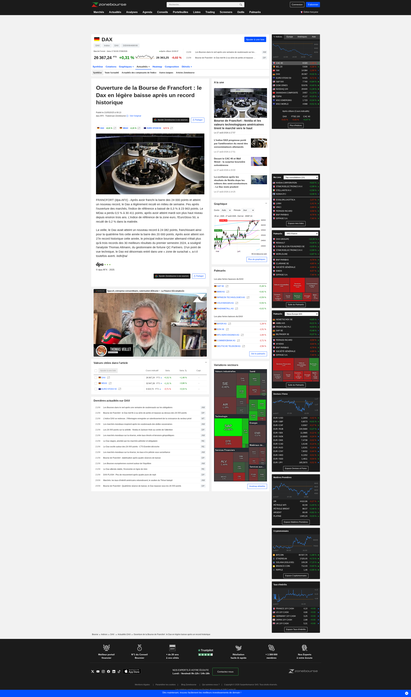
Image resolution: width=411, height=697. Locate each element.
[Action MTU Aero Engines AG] (242, 335)
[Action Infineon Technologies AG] (247, 297)
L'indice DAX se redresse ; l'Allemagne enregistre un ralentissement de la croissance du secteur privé (147, 418)
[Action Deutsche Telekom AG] (243, 346)
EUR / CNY (278, 451)
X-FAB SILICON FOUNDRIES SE (290, 246)
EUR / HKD (278, 455)
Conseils (162, 12)
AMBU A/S (280, 323)
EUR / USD (278, 418)
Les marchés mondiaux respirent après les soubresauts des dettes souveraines (137, 424)
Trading (210, 12)
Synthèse (98, 66)
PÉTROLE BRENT (281, 509)
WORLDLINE (282, 254)
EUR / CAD (278, 444)
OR (274, 501)
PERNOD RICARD (284, 211)
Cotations (111, 66)
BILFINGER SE (282, 334)
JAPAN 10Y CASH (284, 620)
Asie (314, 37)
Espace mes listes (296, 223)
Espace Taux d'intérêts (296, 629)
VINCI (278, 207)
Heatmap (157, 66)
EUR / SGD (278, 459)
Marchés (99, 12)
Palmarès (255, 12)
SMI (277, 70)
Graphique (220, 204)
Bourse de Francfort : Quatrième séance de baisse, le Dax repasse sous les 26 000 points (142, 486)
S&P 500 (280, 82)
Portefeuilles (180, 12)
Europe (290, 37)
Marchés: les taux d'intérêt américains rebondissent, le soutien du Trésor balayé (138, 480)
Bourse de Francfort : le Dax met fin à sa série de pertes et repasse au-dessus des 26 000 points (225, 58)
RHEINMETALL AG (225, 308)
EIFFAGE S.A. (282, 218)
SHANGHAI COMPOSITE (287, 93)
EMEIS (279, 271)
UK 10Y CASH (282, 623)
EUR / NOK (278, 436)
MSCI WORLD (282, 104)
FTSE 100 (295, 116)
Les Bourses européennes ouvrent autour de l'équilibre (127, 463)
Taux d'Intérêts (280, 585)
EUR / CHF (278, 425)
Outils (240, 12)
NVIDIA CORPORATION (286, 183)
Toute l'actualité (112, 73)
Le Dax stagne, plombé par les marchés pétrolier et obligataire (130, 441)
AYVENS (280, 344)
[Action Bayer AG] (229, 323)
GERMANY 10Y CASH (286, 616)
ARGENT (277, 512)
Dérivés (186, 66)
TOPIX (279, 96)
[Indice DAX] (114, 128)
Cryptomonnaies (281, 531)
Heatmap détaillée (257, 486)
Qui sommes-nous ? (211, 685)
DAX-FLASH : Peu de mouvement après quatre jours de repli (129, 475)
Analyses (132, 12)
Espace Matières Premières (296, 522)
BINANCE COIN (283, 566)
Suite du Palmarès (296, 304)
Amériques (302, 37)
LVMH (278, 203)
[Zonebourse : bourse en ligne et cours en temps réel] (108, 4)
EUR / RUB (278, 429)
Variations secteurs (226, 365)
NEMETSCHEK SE (284, 319)
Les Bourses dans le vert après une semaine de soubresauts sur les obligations (225, 52)
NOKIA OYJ (281, 194)
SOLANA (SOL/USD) (285, 562)
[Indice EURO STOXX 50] (171, 128)
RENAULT (280, 243)
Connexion (297, 4)
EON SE (220, 329)
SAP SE (220, 286)
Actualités (115, 12)
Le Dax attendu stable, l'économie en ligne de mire (125, 469)
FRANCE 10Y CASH (285, 608)
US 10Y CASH (282, 612)
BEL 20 (279, 67)
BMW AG (221, 292)
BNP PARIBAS (282, 215)
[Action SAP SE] (226, 286)
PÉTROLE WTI (279, 505)
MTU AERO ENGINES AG (228, 335)
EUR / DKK (278, 440)
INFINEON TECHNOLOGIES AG (231, 297)
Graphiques (125, 66)
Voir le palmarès (258, 354)
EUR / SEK (278, 433)
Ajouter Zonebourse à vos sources (172, 120)
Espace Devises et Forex (296, 468)
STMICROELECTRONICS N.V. (289, 186)
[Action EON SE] (227, 329)
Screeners (226, 12)
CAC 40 (279, 63)
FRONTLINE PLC (283, 327)
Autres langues (166, 73)
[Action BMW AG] (227, 292)
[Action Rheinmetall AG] (236, 308)
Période (237, 210)
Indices (278, 37)
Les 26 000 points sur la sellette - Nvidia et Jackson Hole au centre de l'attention (138, 430)
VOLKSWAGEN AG (225, 303)
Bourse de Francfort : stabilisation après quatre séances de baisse (132, 458)
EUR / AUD (278, 447)
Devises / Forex (280, 394)
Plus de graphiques (256, 259)
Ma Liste (277, 177)
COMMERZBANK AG (226, 340)
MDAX (104, 383)
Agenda (147, 12)
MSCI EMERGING (284, 100)
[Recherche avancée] (240, 4)
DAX (103, 378)
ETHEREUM (281, 559)
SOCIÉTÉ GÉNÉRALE (285, 267)
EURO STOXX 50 (109, 389)
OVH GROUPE (282, 239)
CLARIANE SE (282, 263)
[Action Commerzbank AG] (238, 340)
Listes (197, 12)
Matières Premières (282, 477)
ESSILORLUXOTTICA (285, 200)
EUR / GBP (278, 421)
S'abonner (313, 4)
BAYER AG (222, 324)
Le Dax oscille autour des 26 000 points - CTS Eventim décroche (131, 447)
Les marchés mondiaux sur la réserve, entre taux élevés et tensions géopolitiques (138, 435)
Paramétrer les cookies (166, 685)
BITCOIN (280, 555)
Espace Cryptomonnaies (296, 576)
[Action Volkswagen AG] (236, 303)
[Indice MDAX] (138, 128)
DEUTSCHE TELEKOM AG (228, 346)
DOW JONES (282, 85)
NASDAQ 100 (282, 89)
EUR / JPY (278, 462)
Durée (216, 210)
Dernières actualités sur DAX (112, 400)
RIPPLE (279, 570)
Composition (172, 66)
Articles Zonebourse (185, 73)
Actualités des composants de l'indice (139, 73)
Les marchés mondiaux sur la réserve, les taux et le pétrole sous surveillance (136, 452)
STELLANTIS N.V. (284, 190)
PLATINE (277, 516)
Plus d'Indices (296, 125)
